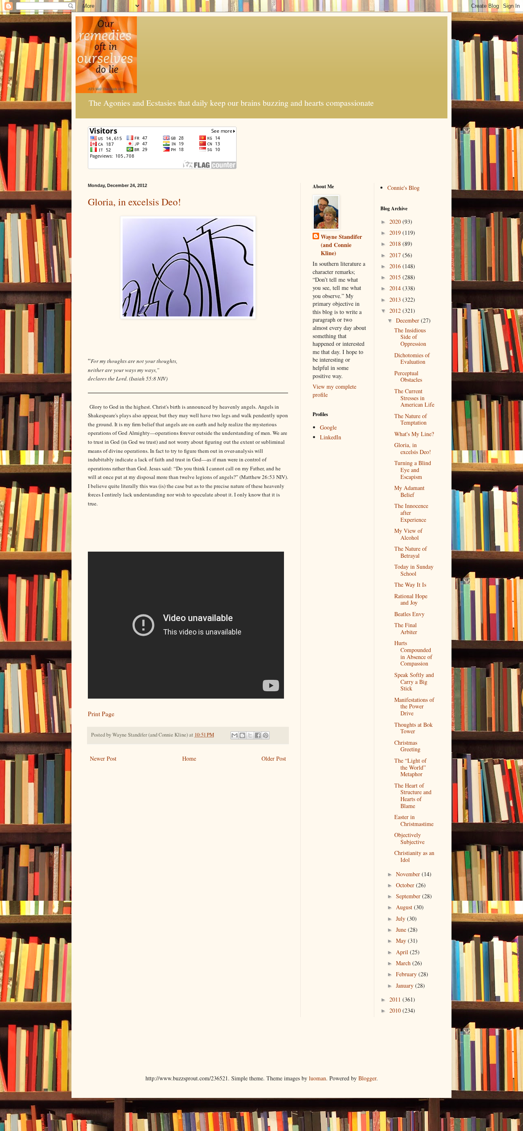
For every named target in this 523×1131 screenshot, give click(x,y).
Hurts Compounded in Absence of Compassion (413, 653)
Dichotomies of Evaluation (412, 358)
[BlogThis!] (242, 735)
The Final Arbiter (405, 628)
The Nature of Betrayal (410, 552)
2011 (395, 999)
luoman (317, 1078)
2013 (395, 299)
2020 (395, 221)
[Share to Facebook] (258, 735)
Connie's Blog (403, 187)
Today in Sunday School (414, 570)
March (404, 963)
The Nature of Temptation (410, 419)
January (405, 985)
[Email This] (234, 735)
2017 (395, 255)
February (407, 974)
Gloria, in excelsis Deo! (134, 201)
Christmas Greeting (407, 746)
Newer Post (103, 758)
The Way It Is (410, 584)
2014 (395, 288)
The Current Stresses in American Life (414, 398)
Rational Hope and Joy (410, 599)
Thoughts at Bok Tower (413, 728)
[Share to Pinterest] (266, 735)
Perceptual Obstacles (408, 376)
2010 (395, 1010)
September (409, 896)
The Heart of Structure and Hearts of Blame (412, 795)
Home (189, 758)
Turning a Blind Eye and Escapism (412, 470)
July (401, 918)
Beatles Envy (409, 614)
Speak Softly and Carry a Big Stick (414, 681)
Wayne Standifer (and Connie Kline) (341, 245)
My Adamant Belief (409, 491)
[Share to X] (250, 735)
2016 (395, 266)
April (403, 952)
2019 (395, 232)
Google (328, 427)
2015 (395, 277)
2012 (395, 310)
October (406, 885)
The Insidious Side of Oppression (410, 337)
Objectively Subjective (409, 838)
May (402, 940)
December (408, 320)
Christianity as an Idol (414, 856)
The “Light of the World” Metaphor (410, 767)
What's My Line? (414, 434)
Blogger (367, 1078)
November (409, 874)
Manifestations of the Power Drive (414, 706)
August (405, 907)
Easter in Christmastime (414, 820)
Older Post (274, 758)
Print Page (101, 714)
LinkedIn (330, 437)
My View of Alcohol (408, 534)
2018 (395, 243)
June (402, 929)
